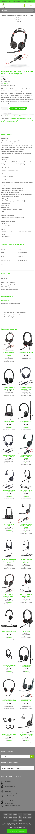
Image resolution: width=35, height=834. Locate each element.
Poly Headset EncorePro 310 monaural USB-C (26, 735)
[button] (23, 5)
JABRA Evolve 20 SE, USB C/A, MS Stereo (26, 353)
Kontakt (24, 1)
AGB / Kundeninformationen (23, 823)
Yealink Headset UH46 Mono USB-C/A (9, 491)
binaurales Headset (22, 118)
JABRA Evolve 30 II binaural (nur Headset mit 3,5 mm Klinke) (9, 700)
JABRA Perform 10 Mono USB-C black (9, 735)
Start (4, 15)
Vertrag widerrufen (17, 831)
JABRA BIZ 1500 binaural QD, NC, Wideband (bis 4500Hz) (9, 561)
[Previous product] (19, 18)
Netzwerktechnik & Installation (20, 15)
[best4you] (4, 5)
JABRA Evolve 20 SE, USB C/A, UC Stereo (26, 630)
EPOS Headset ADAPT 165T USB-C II (26, 666)
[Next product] (16, 18)
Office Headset (26, 120)
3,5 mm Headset (12, 118)
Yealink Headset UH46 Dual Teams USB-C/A (9, 456)
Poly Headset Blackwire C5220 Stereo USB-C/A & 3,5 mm (9, 354)
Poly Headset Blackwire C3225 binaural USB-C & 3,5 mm (26, 700)
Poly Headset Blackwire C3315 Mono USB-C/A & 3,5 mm (26, 526)
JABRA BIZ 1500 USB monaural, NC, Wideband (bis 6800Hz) (26, 561)
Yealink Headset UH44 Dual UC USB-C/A (26, 388)
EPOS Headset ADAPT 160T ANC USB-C (9, 388)
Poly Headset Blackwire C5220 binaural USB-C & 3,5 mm (8, 596)
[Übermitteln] (31, 10)
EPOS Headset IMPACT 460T (9, 422)
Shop (10, 1)
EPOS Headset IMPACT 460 (9, 525)
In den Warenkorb (18, 108)
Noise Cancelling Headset (15, 120)
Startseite (4, 1)
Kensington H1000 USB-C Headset (9, 666)
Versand (6, 83)
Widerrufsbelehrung (19, 824)
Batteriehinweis (30, 824)
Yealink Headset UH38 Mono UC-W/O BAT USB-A (9, 631)
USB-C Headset (14, 121)
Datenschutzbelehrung (7, 824)
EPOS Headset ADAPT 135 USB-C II (26, 422)
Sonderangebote (17, 1)
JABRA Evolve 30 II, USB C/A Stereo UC (26, 595)
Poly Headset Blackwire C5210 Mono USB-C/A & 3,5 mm (26, 457)
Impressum (7, 823)
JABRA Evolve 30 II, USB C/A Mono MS (26, 491)
